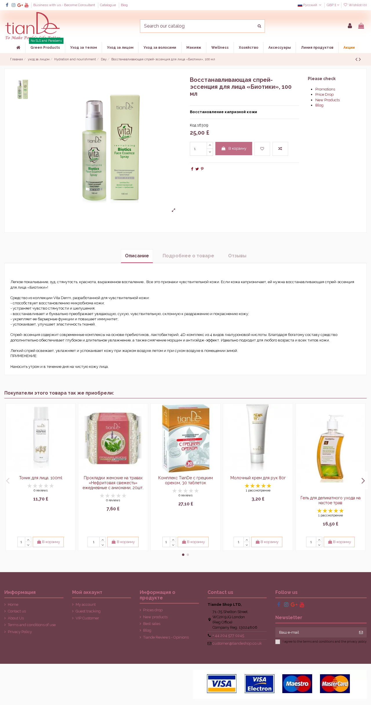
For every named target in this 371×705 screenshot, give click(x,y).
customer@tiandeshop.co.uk (237, 643)
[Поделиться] (192, 169)
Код (193, 125)
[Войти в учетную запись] (350, 26)
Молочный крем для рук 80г (258, 478)
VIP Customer (87, 618)
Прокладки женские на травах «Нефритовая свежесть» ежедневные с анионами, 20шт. (113, 483)
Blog (124, 5)
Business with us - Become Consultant (64, 5)
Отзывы (237, 255)
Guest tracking (88, 611)
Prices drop (153, 610)
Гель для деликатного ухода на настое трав (331, 500)
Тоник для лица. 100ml (40, 478)
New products (155, 617)
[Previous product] (357, 59)
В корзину (237, 148)
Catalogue (108, 5)
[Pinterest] (202, 169)
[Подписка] (361, 632)
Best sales (151, 623)
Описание (137, 255)
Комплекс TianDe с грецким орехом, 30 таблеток (185, 480)
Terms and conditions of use (32, 625)
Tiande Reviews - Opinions (166, 637)
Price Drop (324, 94)
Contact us (17, 611)
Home (13, 604)
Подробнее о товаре (188, 255)
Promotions (325, 89)
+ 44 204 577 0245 (228, 635)
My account (86, 604)
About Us (16, 618)
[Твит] (197, 169)
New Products (327, 100)
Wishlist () (357, 5)
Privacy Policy (20, 632)
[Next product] (360, 59)
